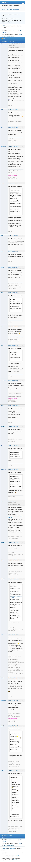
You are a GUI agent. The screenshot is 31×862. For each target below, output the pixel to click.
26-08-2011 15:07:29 (13, 469)
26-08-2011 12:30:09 (13, 445)
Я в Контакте (11, 177)
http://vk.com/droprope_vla (14, 664)
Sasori (2, 725)
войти (20, 34)
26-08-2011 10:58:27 (13, 405)
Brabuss (3, 634)
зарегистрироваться (9, 36)
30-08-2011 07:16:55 (13, 770)
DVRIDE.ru (5, 2)
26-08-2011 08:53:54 (13, 127)
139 (20, 30)
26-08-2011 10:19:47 (13, 267)
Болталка (12, 26)
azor (2, 326)
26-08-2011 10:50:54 (13, 380)
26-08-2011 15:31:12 (13, 501)
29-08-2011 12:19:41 (13, 700)
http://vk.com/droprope (13, 661)
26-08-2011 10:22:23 (13, 292)
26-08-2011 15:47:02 (13, 560)
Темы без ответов (14, 9)
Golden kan (3, 146)
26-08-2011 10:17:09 (13, 251)
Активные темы (5, 9)
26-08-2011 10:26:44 (13, 326)
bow (2, 109)
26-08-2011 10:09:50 (13, 183)
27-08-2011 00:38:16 (13, 634)
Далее (4, 32)
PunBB (17, 855)
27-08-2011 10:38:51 (13, 678)
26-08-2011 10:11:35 (13, 235)
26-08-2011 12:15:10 (13, 426)
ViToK (2, 235)
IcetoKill (2, 267)
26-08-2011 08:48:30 (13, 109)
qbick (2, 43)
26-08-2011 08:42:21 (13, 43)
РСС (4, 38)
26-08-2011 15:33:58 (13, 542)
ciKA (2, 127)
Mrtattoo (2, 426)
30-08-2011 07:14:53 (13, 725)
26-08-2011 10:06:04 (13, 146)
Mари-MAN (3, 469)
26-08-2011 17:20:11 (13, 579)
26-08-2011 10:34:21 (13, 345)
